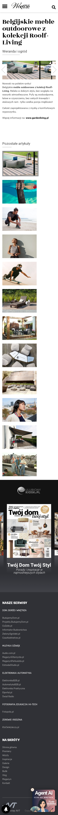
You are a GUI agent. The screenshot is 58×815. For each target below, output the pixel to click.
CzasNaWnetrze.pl (11, 638)
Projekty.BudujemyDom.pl (15, 622)
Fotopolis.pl (8, 712)
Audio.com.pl (8, 653)
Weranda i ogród (14, 51)
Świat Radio (8, 696)
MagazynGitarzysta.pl (13, 657)
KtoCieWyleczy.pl (10, 727)
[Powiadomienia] (6, 809)
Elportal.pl (7, 692)
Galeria (5, 763)
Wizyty (5, 755)
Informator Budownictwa (14, 630)
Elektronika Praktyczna (13, 688)
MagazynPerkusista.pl (13, 661)
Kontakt (6, 783)
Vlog (4, 775)
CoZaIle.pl (7, 626)
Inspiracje (7, 759)
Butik (4, 771)
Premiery (6, 751)
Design (5, 767)
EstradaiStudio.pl (10, 665)
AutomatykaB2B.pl (11, 684)
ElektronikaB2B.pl (10, 680)
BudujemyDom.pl (10, 618)
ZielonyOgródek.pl (11, 634)
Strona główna (9, 747)
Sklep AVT (14, 811)
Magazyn (6, 779)
